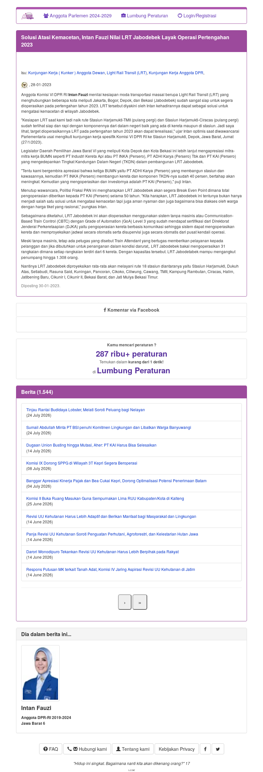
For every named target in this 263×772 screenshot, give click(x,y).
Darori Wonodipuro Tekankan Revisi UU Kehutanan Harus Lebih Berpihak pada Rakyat (102, 551)
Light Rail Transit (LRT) (127, 72)
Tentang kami (135, 749)
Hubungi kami (92, 749)
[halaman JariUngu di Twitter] (218, 748)
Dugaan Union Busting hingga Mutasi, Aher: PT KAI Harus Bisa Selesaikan (91, 445)
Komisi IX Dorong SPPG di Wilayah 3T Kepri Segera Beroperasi (81, 463)
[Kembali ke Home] (27, 15)
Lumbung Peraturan (147, 15)
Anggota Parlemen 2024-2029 (80, 15)
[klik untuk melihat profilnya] (40, 672)
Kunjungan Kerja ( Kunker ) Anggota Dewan (66, 72)
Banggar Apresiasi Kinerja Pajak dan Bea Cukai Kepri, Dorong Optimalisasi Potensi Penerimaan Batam (116, 480)
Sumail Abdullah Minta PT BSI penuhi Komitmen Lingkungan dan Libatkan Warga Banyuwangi (108, 427)
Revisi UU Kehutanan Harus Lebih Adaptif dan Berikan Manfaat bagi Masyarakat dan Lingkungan (111, 516)
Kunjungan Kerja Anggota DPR (176, 72)
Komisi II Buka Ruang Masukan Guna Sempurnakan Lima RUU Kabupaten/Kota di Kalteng (105, 498)
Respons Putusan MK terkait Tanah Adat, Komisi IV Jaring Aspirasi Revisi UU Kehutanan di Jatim (110, 569)
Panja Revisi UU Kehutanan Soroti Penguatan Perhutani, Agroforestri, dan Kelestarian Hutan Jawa (112, 534)
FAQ (53, 749)
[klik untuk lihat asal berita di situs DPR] (25, 84)
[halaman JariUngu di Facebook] (205, 748)
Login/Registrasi (199, 15)
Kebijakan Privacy (177, 749)
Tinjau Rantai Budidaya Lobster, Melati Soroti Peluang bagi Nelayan (85, 409)
